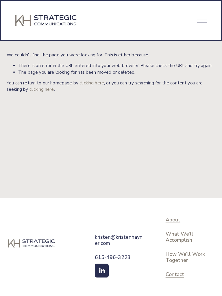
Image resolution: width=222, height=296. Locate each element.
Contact (175, 274)
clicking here (91, 83)
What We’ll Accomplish (179, 237)
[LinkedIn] (102, 271)
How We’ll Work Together (185, 257)
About (173, 220)
